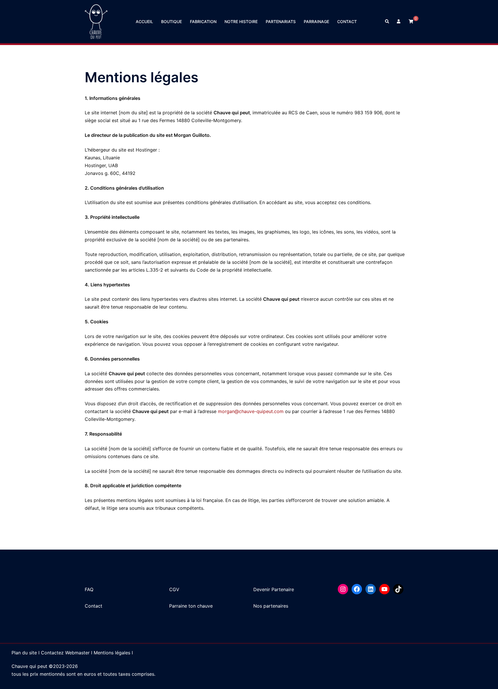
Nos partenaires (270, 606)
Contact (93, 606)
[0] (411, 21)
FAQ (89, 589)
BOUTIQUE (171, 21)
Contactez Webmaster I (66, 653)
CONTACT (347, 21)
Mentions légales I (113, 653)
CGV (174, 589)
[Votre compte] (399, 21)
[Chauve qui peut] (96, 21)
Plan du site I (25, 653)
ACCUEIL (144, 21)
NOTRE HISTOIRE (241, 21)
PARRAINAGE (316, 21)
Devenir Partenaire (273, 589)
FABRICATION (203, 21)
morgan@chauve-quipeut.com (251, 411)
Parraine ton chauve (191, 606)
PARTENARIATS (281, 21)
